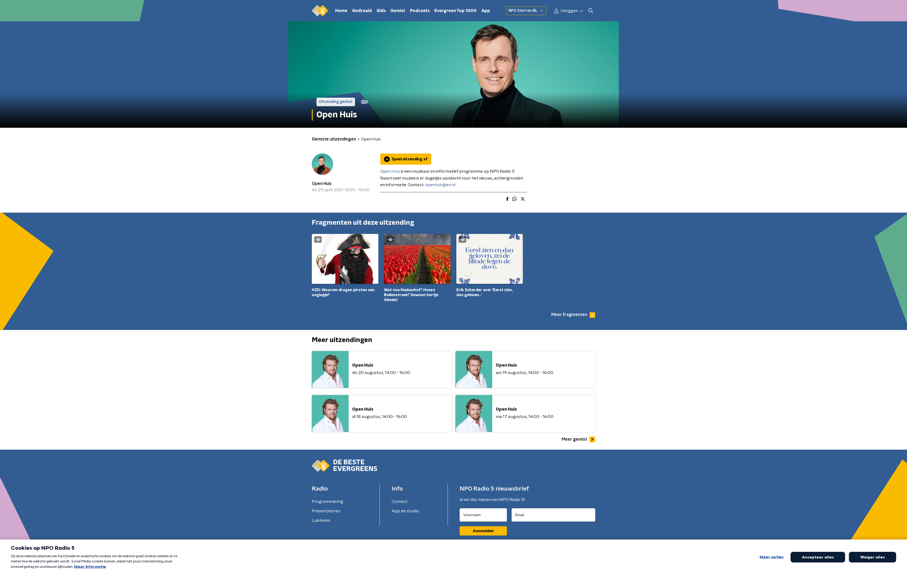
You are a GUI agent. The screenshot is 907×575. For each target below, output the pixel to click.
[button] (590, 10)
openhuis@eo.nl (440, 185)
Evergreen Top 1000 (455, 11)
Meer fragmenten (569, 315)
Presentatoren (326, 511)
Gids (381, 11)
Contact (399, 502)
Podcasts (420, 11)
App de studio (405, 511)
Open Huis (322, 184)
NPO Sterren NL (523, 11)
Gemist (397, 11)
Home (341, 11)
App (485, 11)
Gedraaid (362, 11)
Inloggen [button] (569, 11)
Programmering (327, 502)
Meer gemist (574, 439)
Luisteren (321, 520)
